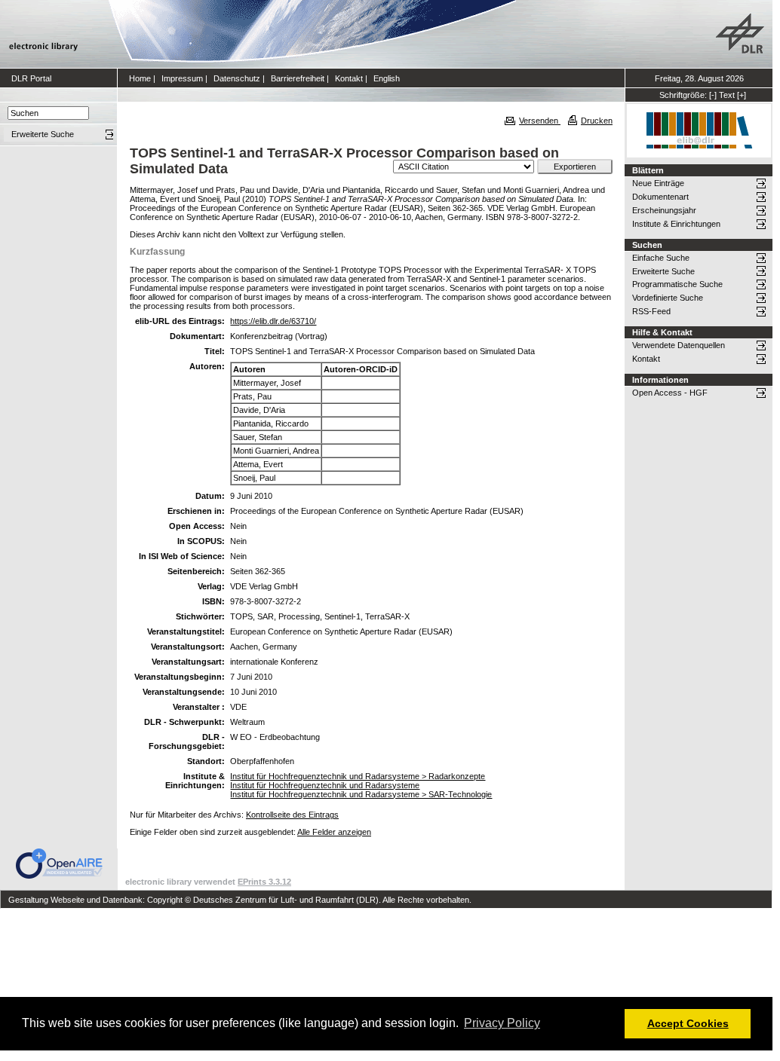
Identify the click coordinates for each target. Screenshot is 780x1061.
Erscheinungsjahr (664, 210)
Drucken (597, 120)
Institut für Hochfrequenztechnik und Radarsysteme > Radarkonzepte (357, 776)
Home (140, 78)
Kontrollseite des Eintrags (292, 814)
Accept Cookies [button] (688, 1023)
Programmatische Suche (677, 284)
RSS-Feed (651, 311)
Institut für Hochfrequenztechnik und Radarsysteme (324, 785)
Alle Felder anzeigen (334, 831)
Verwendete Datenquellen (678, 345)
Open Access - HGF (670, 392)
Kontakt (349, 78)
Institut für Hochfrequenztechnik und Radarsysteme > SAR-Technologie (361, 794)
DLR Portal (31, 78)
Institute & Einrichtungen (676, 223)
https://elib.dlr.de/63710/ (273, 321)
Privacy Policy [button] (502, 1023)
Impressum (182, 78)
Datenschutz (236, 78)
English (386, 78)
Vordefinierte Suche (667, 297)
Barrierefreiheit (297, 78)
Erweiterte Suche (663, 271)
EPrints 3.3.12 (264, 881)
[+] (741, 94)
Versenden (539, 120)
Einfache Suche (660, 257)
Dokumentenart (660, 196)
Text (727, 94)
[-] (713, 94)
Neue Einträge (658, 183)
